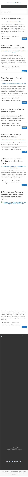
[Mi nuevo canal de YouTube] (14, 21)
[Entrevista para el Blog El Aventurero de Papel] (14, 140)
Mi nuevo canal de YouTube (12, 19)
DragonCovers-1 (6, 36)
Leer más (24, 38)
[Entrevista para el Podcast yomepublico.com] (14, 83)
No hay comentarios (16, 69)
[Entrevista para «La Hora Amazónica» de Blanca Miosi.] (14, 51)
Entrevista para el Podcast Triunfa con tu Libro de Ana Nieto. (12, 161)
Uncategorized (6, 38)
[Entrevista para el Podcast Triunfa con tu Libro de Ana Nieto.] (14, 166)
